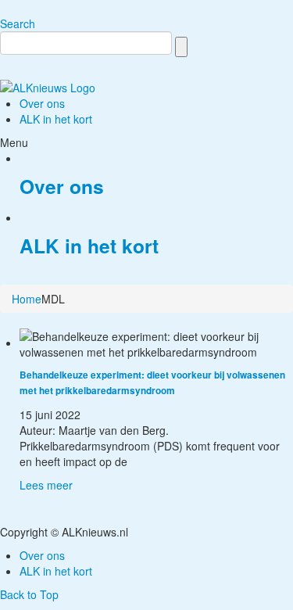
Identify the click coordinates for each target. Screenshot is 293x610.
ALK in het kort (89, 245)
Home (26, 299)
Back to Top (29, 594)
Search (17, 23)
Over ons (62, 186)
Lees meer (46, 485)
